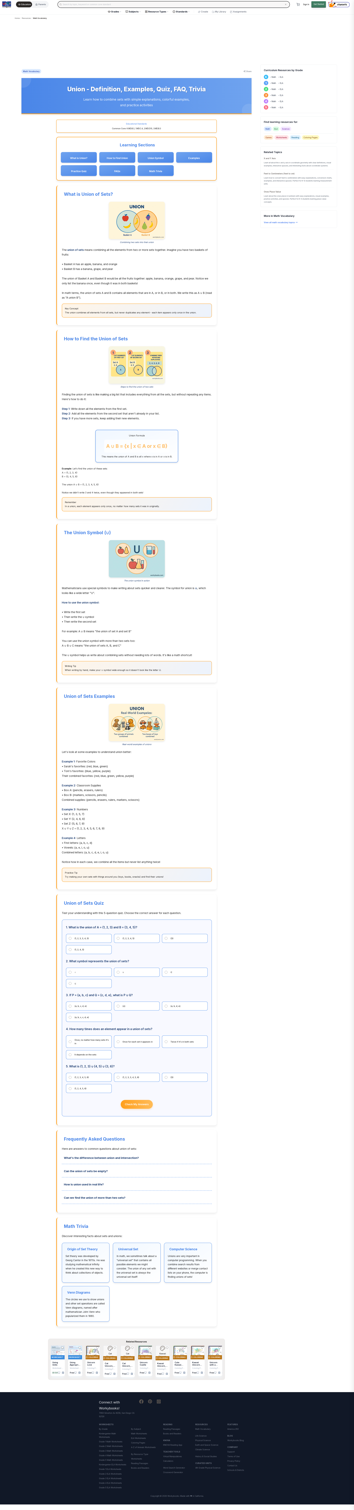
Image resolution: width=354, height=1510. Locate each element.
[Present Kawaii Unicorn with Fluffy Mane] (198, 1373)
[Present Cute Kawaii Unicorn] (180, 1373)
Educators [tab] (26, 4)
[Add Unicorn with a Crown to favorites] (220, 1348)
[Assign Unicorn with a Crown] (219, 1372)
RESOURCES (201, 1424)
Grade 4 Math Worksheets (111, 1455)
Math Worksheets (139, 1433)
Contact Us (232, 1465)
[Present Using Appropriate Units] (75, 1373)
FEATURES (232, 1424)
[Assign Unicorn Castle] (149, 1372)
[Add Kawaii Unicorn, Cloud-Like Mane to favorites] (167, 1348)
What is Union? (78, 158)
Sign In (306, 4)
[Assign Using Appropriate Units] (79, 1372)
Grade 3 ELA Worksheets (110, 1478)
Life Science (201, 1436)
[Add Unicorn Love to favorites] (97, 1348)
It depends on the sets (85, 1054)
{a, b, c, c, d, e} (82, 1017)
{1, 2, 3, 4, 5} (128, 938)
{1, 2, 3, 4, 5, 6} (82, 1077)
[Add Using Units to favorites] (62, 1348)
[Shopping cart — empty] (298, 4)
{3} (172, 938)
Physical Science (203, 1440)
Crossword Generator (173, 1472)
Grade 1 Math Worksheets (110, 1441)
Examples (194, 158)
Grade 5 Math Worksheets (111, 1460)
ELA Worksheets (138, 1438)
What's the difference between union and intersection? (101, 1158)
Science (286, 129)
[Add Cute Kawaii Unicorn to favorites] (185, 1348)
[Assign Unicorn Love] (97, 1372)
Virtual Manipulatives (172, 1456)
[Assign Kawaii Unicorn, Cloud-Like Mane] (167, 1373)
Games (269, 137)
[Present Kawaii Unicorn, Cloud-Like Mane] (163, 1373)
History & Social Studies (206, 1456)
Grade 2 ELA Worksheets (110, 1474)
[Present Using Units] (59, 1373)
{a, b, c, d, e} (81, 1006)
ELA (280, 77)
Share (249, 71)
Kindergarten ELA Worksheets (112, 1464)
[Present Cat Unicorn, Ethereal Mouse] (110, 1373)
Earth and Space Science (206, 1445)
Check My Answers (137, 1104)
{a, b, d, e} (175, 1006)
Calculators (168, 1461)
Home (17, 18)
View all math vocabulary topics (279, 222)
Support (231, 1452)
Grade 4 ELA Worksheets (110, 1483)
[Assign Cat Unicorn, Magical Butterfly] (132, 1373)
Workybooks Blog (235, 1440)
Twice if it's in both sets (182, 1042)
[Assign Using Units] (63, 1372)
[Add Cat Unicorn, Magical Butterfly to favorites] (132, 1348)
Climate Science (202, 1449)
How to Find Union (117, 158)
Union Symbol (156, 158)
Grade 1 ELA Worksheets (110, 1469)
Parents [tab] (42, 4)
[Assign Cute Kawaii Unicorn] (184, 1372)
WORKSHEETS (106, 1424)
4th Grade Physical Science (207, 1468)
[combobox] (174, 4)
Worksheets (281, 137)
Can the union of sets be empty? (86, 1171)
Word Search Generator (174, 1468)
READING (167, 1424)
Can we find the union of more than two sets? (94, 1197)
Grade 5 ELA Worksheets (110, 1487)
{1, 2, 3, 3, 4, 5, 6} (131, 1077)
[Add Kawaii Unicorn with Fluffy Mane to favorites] (202, 1348)
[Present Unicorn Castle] (145, 1373)
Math (273, 77)
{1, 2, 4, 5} (79, 949)
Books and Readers (140, 1468)
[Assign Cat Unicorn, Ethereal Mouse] (114, 1373)
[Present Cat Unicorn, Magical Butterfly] (128, 1373)
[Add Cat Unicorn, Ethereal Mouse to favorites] (115, 1348)
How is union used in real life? (84, 1184)
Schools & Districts (235, 1470)
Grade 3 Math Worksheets (111, 1451)
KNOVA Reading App (172, 1445)
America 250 (233, 1429)
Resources (26, 18)
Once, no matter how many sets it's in (92, 1042)
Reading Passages (139, 1463)
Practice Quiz (79, 171)
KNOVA (166, 1440)
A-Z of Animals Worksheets (143, 1447)
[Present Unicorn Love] (93, 1373)
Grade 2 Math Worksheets (111, 1446)
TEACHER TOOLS (171, 1452)
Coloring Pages (311, 137)
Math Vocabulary (31, 71)
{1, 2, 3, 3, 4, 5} (82, 938)
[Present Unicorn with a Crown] (215, 1373)
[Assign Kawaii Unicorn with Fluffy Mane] (202, 1372)
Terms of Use (233, 1456)
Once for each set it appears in (138, 1042)
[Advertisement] (177, 40)
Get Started (319, 4)
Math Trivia (155, 171)
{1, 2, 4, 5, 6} (80, 1088)
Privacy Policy (233, 1461)
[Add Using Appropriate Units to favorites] (80, 1348)
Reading (295, 137)
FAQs (117, 171)
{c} (124, 1006)
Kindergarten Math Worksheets (107, 1435)
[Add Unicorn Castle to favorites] (150, 1348)
